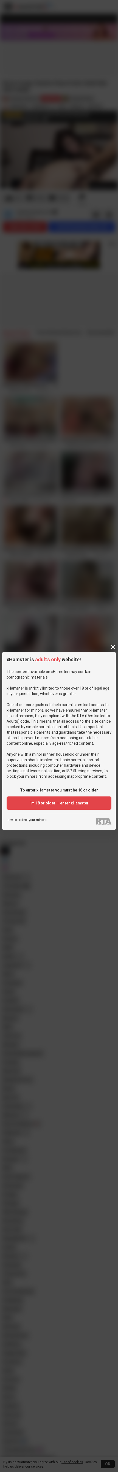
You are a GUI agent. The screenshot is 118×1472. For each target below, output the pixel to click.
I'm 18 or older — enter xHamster (59, 803)
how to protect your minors (27, 820)
